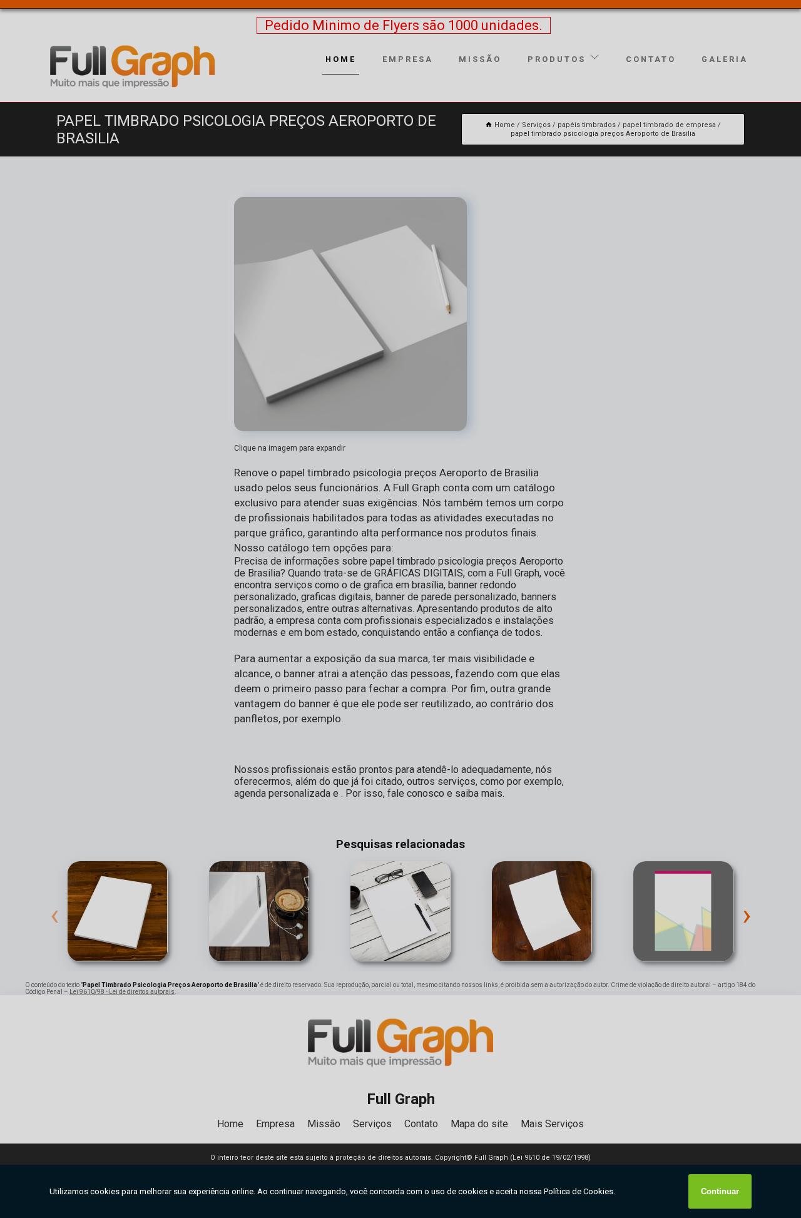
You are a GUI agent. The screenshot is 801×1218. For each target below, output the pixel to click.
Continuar (720, 1191)
